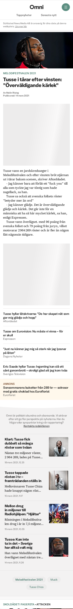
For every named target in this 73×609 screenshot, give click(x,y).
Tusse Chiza (36, 587)
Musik (54, 579)
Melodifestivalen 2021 (19, 73)
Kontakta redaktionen (37, 426)
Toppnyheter (24, 15)
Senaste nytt (49, 15)
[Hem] (36, 7)
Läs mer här (21, 26)
